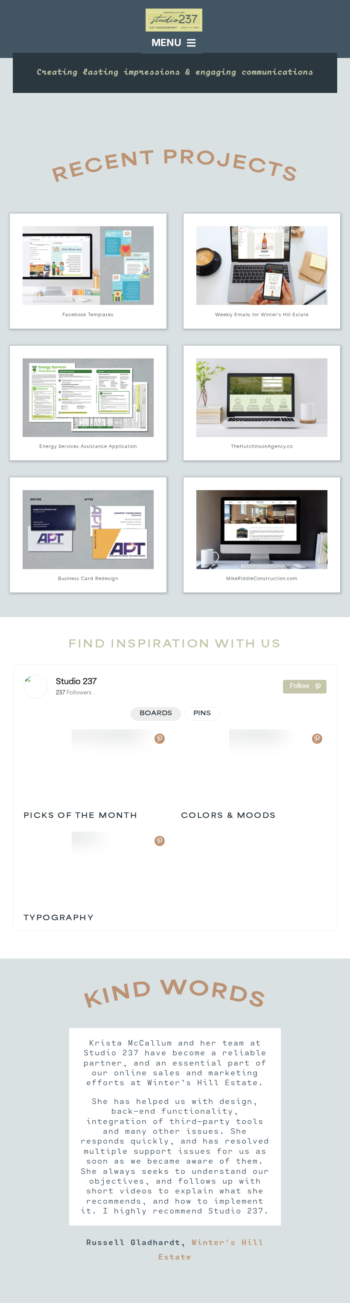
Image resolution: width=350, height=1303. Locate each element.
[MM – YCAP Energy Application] (88, 403)
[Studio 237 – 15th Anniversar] (174, 12)
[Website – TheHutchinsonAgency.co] (262, 403)
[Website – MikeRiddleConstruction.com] (262, 534)
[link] (35, 687)
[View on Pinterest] (160, 739)
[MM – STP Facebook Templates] (88, 271)
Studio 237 (76, 682)
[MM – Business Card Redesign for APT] (88, 534)
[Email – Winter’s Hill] (262, 271)
